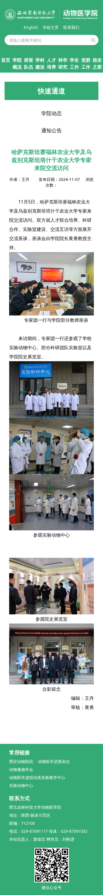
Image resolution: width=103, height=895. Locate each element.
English (31, 27)
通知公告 (51, 130)
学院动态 (51, 113)
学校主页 (51, 27)
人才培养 (51, 63)
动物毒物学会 (21, 769)
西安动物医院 (21, 761)
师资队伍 (28, 63)
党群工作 (85, 63)
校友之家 (97, 63)
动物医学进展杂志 (54, 761)
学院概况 (17, 63)
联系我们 (71, 27)
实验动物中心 (21, 785)
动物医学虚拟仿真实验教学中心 (37, 777)
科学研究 (63, 63)
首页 (5, 60)
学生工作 (74, 63)
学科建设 (40, 63)
